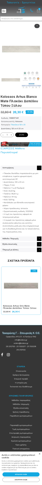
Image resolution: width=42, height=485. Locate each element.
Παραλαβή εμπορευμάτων (21, 425)
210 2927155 (10, 346)
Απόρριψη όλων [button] (21, 480)
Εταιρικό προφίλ (21, 379)
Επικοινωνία (21, 371)
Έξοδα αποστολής (21, 408)
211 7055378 (31, 346)
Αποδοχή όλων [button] (21, 474)
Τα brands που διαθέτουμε (21, 387)
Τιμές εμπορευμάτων (21, 429)
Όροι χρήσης (21, 445)
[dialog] (21, 468)
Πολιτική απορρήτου (21, 449)
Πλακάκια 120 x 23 (18, 125)
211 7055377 (21, 346)
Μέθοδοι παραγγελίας (21, 400)
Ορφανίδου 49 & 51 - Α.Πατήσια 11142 (21, 337)
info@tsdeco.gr (21, 340)
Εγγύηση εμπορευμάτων (21, 441)
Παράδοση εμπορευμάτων (21, 416)
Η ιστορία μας (21, 383)
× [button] (39, 454)
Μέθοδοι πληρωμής (21, 404)
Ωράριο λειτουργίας (21, 375)
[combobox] (21, 18)
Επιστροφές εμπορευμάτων (21, 433)
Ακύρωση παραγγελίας (21, 437)
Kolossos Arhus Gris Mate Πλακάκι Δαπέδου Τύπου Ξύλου (20, 307)
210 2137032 (21, 350)
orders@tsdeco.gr (21, 343)
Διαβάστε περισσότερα (9, 470)
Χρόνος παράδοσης (21, 412)
